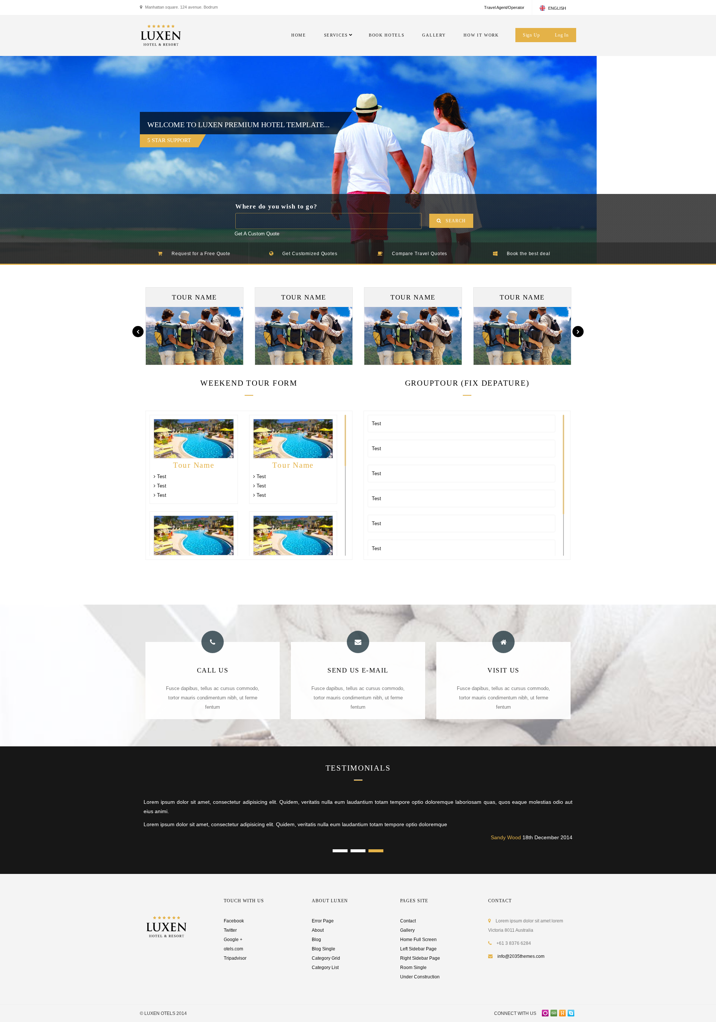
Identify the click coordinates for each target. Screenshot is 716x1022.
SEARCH (455, 220)
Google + (233, 939)
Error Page (323, 921)
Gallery (407, 930)
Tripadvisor (235, 958)
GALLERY (434, 35)
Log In (562, 35)
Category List (325, 967)
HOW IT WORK (481, 35)
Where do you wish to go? (276, 206)
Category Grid (326, 958)
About (318, 930)
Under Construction (420, 976)
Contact (408, 921)
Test (161, 476)
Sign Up (531, 35)
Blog (316, 939)
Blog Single (323, 949)
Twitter (230, 930)
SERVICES (336, 35)
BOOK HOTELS (386, 35)
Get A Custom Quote (257, 233)
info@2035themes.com (520, 956)
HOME (298, 35)
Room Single (413, 967)
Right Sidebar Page (420, 958)
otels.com (233, 949)
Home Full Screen (418, 939)
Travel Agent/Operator (504, 7)
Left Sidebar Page (418, 949)
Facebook (234, 921)
